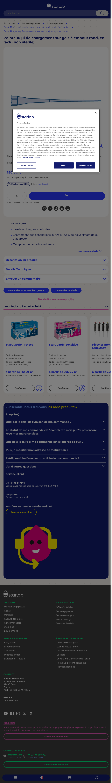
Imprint (37, 157)
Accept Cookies (85, 165)
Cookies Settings (26, 165)
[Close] (95, 112)
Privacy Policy (28, 157)
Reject (63, 165)
